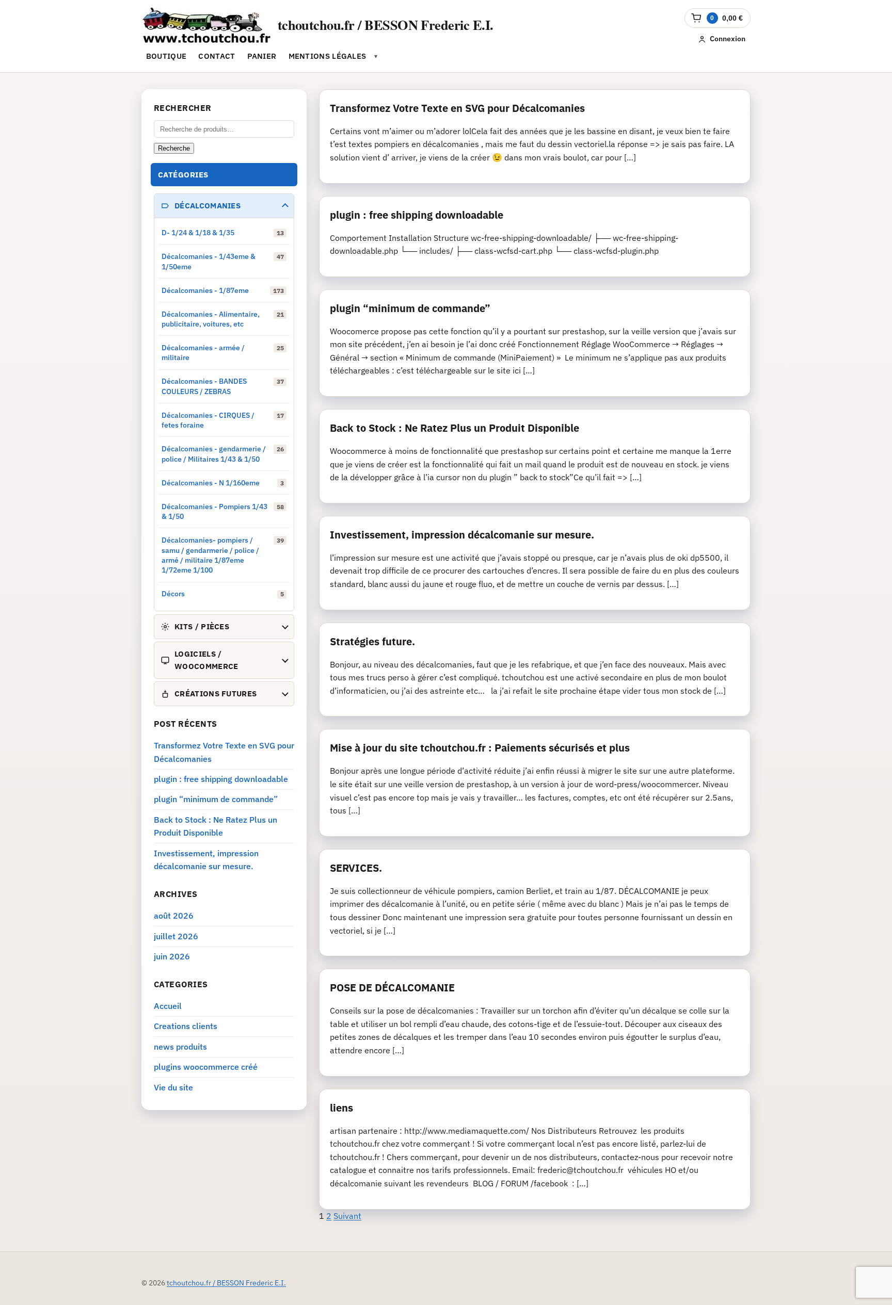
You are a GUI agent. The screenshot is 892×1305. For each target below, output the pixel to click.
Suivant (347, 1216)
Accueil (168, 1006)
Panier (262, 56)
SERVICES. (356, 868)
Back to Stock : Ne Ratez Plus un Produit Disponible (454, 428)
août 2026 (174, 915)
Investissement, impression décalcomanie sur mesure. (462, 535)
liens (341, 1108)
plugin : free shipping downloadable (416, 215)
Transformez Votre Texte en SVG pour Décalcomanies (457, 108)
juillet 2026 (176, 936)
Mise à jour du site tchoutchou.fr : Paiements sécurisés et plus (480, 748)
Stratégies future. (372, 641)
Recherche (174, 148)
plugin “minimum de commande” (410, 308)
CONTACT (216, 56)
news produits (180, 1046)
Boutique (166, 56)
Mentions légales (328, 56)
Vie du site (173, 1087)
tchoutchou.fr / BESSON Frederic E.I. (385, 24)
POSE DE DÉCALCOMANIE (392, 987)
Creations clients (185, 1026)
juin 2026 (172, 956)
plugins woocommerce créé (206, 1067)
